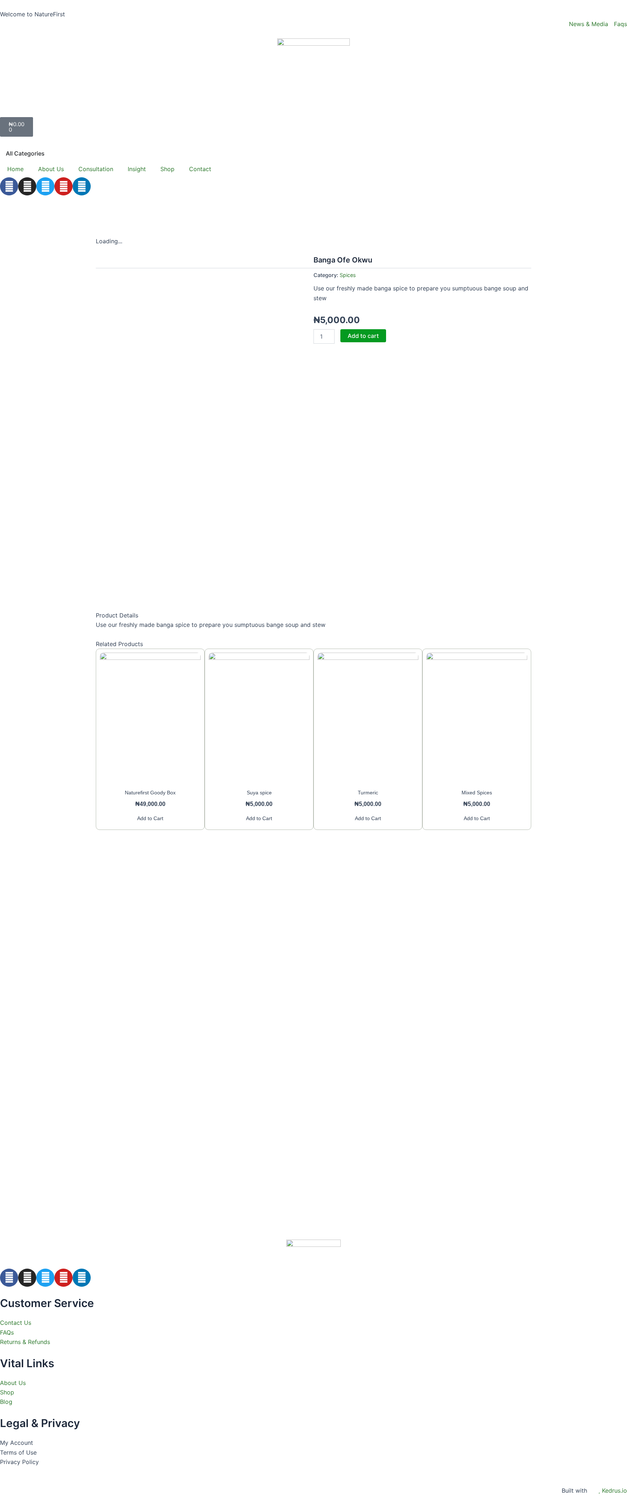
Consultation (95, 169)
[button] (313, 110)
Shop (167, 169)
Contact (200, 169)
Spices (348, 275)
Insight (137, 169)
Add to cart (363, 335)
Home (15, 169)
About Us (51, 169)
